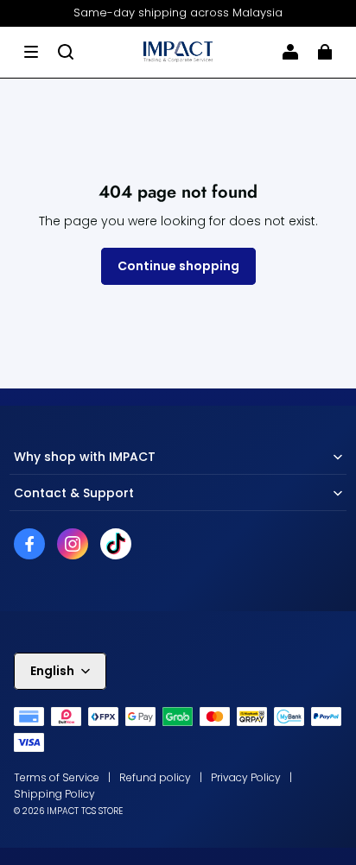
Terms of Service (56, 777)
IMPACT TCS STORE (85, 811)
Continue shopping (178, 266)
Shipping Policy (54, 793)
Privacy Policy (246, 777)
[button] (31, 52)
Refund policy (155, 777)
